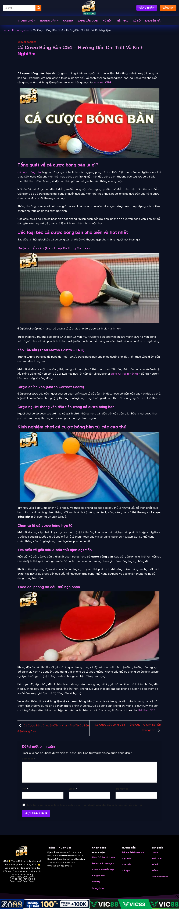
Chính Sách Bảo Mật (103, 869)
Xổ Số (155, 864)
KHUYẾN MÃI (153, 20)
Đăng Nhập (138, 852)
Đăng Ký (126, 852)
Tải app (126, 870)
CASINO (68, 20)
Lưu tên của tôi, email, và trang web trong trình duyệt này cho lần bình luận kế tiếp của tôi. (84, 805)
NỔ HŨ (107, 20)
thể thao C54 (146, 710)
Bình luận (28, 758)
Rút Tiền (126, 864)
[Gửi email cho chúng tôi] (32, 879)
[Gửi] (38, 8)
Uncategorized (21, 30)
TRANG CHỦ (25, 20)
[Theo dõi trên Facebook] (13, 879)
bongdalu (98, 888)
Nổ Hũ (155, 870)
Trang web (122, 788)
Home (6, 30)
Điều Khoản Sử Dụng (103, 863)
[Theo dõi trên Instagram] (19, 879)
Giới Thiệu (98, 852)
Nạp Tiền (127, 858)
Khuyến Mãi (98, 875)
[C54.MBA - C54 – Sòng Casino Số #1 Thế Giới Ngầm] (89, 8)
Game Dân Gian (160, 876)
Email (73, 788)
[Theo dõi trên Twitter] (25, 879)
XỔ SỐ (137, 20)
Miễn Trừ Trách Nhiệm (103, 857)
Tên (25, 788)
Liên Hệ (96, 881)
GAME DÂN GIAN (87, 20)
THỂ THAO (121, 20)
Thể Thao (157, 858)
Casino (155, 852)
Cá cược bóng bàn (29, 172)
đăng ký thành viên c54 (125, 373)
